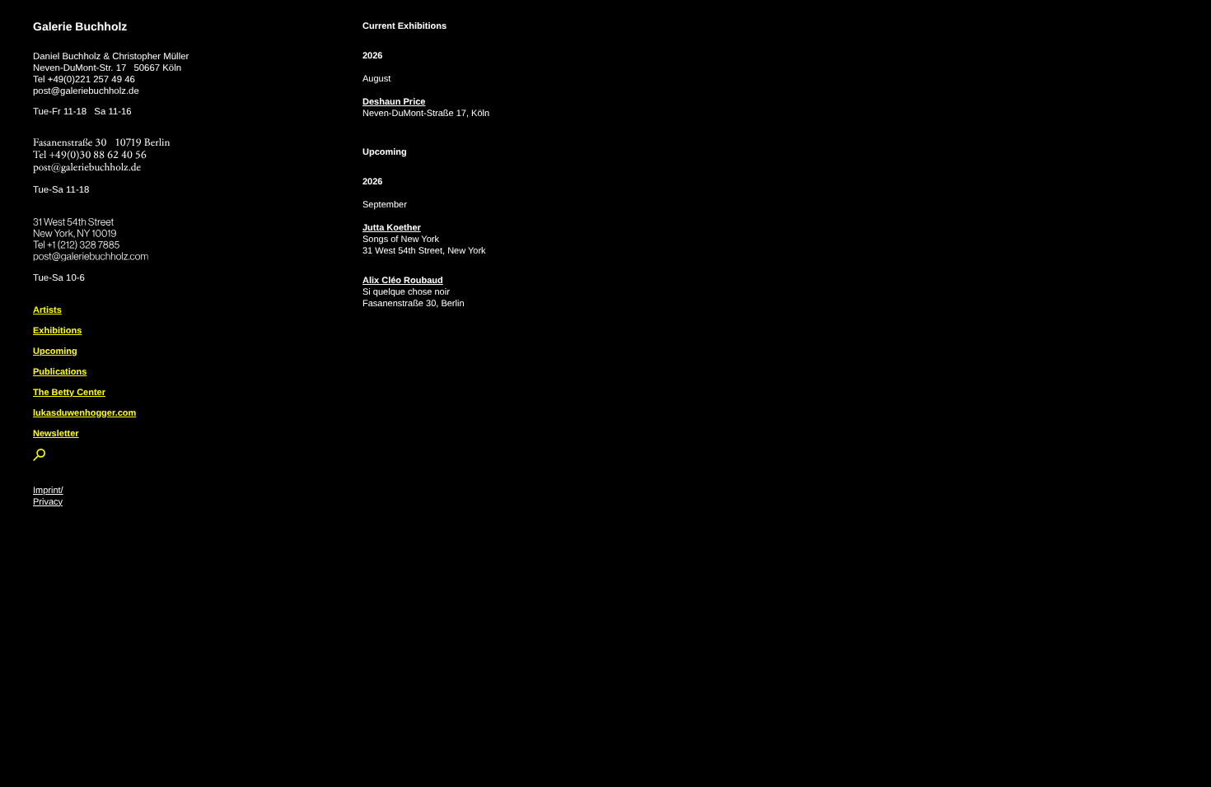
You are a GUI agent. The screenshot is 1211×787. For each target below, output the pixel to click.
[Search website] (39, 458)
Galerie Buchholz (80, 26)
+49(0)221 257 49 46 (91, 80)
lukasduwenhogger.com (84, 413)
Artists (47, 310)
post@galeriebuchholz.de (86, 91)
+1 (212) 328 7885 (95, 242)
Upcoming (55, 351)
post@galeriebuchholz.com (92, 253)
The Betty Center (69, 393)
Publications (59, 372)
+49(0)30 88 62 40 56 (98, 155)
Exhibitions (57, 331)
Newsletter (56, 434)
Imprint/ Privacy (48, 496)
